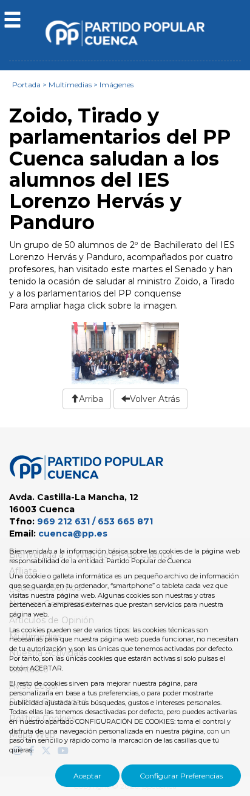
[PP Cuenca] (125, 32)
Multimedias (70, 84)
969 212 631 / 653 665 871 (95, 521)
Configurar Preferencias (181, 775)
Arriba (91, 398)
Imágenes (116, 84)
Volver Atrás (155, 398)
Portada (26, 84)
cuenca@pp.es (72, 533)
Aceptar (87, 775)
